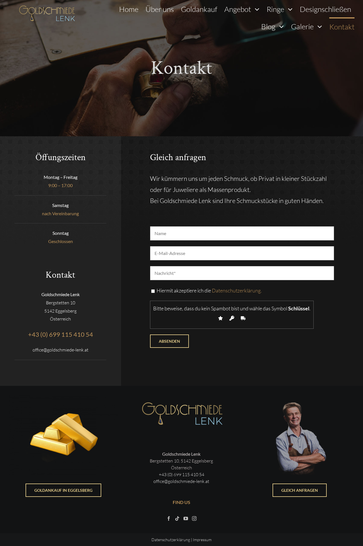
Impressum (202, 539)
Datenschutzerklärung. (237, 290)
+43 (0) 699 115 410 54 (181, 474)
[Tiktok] (177, 518)
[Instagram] (194, 518)
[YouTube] (185, 518)
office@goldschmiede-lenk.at (181, 481)
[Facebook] (168, 518)
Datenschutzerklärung (170, 539)
